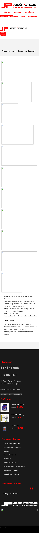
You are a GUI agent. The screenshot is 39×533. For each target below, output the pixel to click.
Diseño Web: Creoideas (8, 528)
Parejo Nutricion (11, 493)
